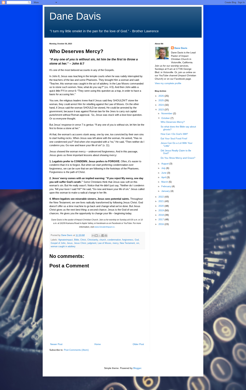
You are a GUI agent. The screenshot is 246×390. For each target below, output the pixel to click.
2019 (161, 210)
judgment (92, 243)
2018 (161, 215)
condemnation (114, 240)
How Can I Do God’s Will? (174, 134)
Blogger (137, 368)
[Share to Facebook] (102, 235)
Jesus (70, 243)
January (166, 191)
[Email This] (93, 235)
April (164, 177)
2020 (161, 206)
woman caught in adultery (63, 246)
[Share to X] (99, 235)
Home (97, 344)
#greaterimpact (65, 240)
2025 (161, 100)
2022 (161, 196)
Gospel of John (58, 243)
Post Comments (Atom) (76, 350)
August (165, 163)
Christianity (92, 240)
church (102, 240)
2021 (161, 201)
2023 (161, 109)
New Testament (127, 243)
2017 (161, 219)
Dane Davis (75, 16)
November (167, 113)
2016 (161, 224)
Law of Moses (104, 243)
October (166, 118)
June (164, 172)
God (137, 240)
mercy (115, 243)
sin (137, 243)
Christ (83, 240)
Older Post (138, 344)
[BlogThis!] (96, 235)
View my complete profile (168, 83)
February (166, 186)
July (163, 168)
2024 (161, 105)
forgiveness (127, 240)
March (165, 181)
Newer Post (56, 344)
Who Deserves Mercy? (173, 122)
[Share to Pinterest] (106, 235)
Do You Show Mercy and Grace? (178, 158)
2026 (161, 95)
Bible (76, 240)
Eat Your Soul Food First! (174, 138)
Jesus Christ (80, 243)
